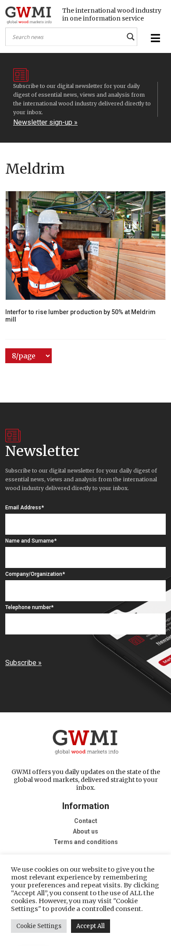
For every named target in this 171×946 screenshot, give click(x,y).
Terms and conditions (85, 841)
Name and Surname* (31, 541)
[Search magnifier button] (131, 37)
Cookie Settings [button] (38, 926)
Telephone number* (29, 607)
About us (85, 831)
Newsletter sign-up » (45, 122)
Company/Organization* (35, 574)
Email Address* (24, 508)
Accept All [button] (90, 926)
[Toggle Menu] (154, 38)
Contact (85, 820)
